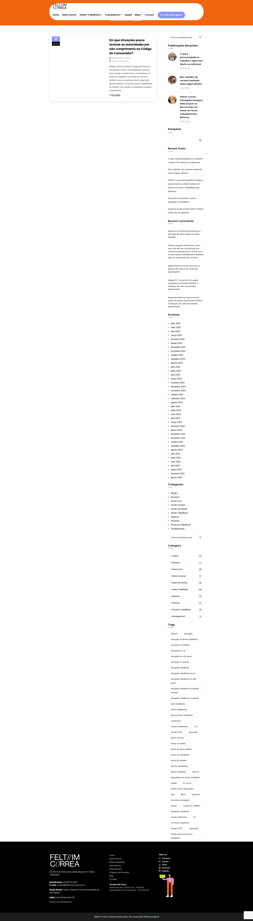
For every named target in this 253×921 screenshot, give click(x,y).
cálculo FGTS (176, 732)
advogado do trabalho (180, 645)
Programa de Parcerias (119, 872)
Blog (111, 876)
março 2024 (176, 422)
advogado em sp (178, 651)
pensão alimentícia (179, 817)
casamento (176, 721)
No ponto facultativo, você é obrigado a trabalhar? (182, 200)
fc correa (187, 783)
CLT (196, 726)
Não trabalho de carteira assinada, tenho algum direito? (191, 80)
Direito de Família (179, 509)
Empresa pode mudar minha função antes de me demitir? (185, 211)
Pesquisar (174, 129)
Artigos (174, 493)
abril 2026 (175, 331)
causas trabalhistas (179, 726)
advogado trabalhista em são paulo (183, 681)
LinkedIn (165, 871)
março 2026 (176, 335)
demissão (193, 732)
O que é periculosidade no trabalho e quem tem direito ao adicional (191, 59)
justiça (174, 806)
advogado (188, 634)
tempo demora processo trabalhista (182, 836)
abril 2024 (175, 418)
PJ (195, 817)
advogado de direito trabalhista (184, 639)
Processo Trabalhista (181, 525)
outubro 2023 (177, 442)
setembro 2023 (178, 446)
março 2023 (176, 469)
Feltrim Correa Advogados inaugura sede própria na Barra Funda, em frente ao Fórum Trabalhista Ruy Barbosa (191, 107)
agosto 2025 (177, 363)
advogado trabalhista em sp (183, 673)
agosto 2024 (177, 402)
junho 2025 (176, 371)
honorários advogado (180, 800)
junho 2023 (176, 457)
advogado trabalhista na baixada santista (185, 690)
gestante (196, 794)
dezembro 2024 (178, 386)
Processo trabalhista (180, 823)
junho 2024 (176, 410)
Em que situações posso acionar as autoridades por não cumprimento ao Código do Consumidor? (130, 46)
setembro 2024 (178, 398)
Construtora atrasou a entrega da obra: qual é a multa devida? (184, 234)
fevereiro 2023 (178, 473)
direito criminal (177, 738)
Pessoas (175, 521)
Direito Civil (176, 501)
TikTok (164, 864)
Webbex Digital (151, 916)
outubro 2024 (177, 394)
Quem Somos (115, 858)
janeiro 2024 (176, 430)
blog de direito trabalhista (182, 715)
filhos (183, 794)
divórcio (195, 772)
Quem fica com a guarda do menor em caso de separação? (184, 268)
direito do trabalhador (180, 755)
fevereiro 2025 (178, 382)
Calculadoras (115, 865)
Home (112, 855)
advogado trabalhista (180, 667)
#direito (174, 634)
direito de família (178, 743)
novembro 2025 (178, 351)
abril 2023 (175, 465)
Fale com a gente (173, 14)
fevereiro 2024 (178, 426)
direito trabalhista (178, 772)
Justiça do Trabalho (191, 806)
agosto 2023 (177, 450)
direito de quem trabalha (181, 749)
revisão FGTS (177, 828)
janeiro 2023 (176, 477)
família (174, 783)
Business (175, 497)
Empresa (175, 517)
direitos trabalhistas (179, 766)
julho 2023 (175, 454)
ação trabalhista (178, 704)
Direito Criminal (178, 505)
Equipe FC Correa (176, 280)
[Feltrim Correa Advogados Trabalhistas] (60, 6)
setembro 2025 (178, 359)
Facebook (166, 868)
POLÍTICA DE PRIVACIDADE (60, 902)
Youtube (165, 861)
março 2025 (176, 378)
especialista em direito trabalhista (185, 777)
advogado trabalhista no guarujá (185, 698)
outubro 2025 (177, 355)
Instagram (166, 858)
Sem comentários (120, 61)
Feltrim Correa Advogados (182, 789)
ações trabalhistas (179, 709)
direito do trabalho (179, 760)
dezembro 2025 (178, 347)
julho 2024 (175, 406)
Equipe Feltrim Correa (121, 58)
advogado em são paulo (181, 656)
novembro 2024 (178, 390)
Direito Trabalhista (179, 513)
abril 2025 (175, 375)
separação (193, 828)
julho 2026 (175, 323)
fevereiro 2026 (178, 339)
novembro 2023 (178, 438)
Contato (113, 879)
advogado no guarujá (180, 662)
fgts (172, 794)
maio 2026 (176, 327)
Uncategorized (177, 528)
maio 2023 (176, 461)
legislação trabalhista (180, 811)
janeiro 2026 (176, 343)
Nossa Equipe (115, 869)
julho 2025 (175, 367)
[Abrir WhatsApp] (246, 914)
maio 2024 (176, 414)
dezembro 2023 (178, 434)
